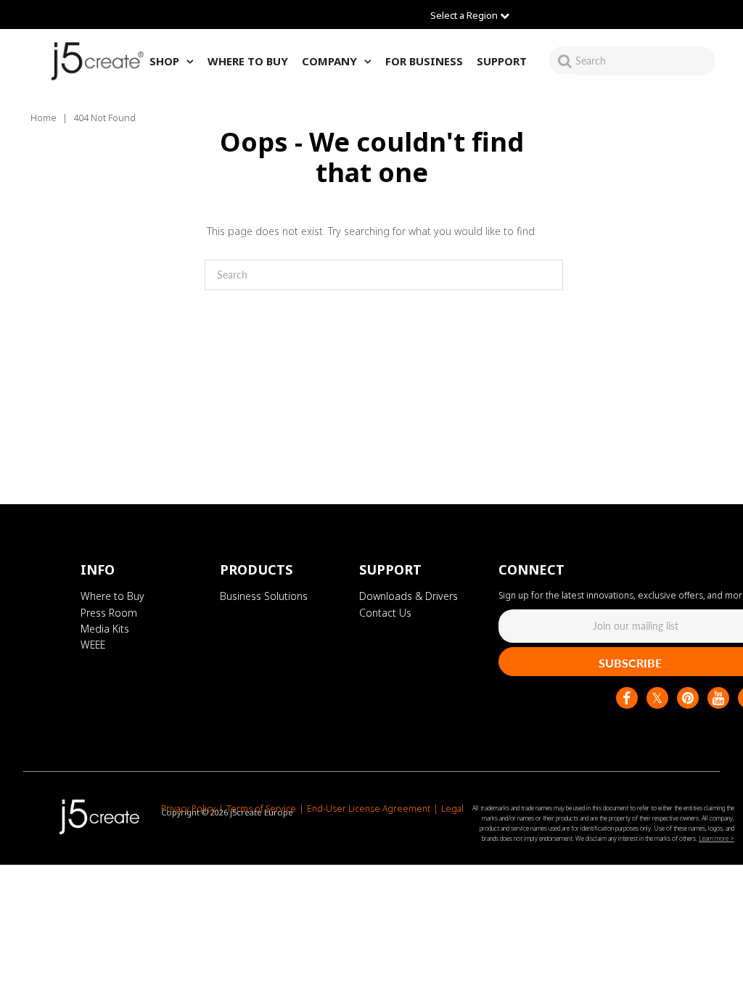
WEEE (93, 644)
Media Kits (105, 629)
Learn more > (716, 838)
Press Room (109, 613)
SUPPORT (502, 61)
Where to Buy (112, 596)
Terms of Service (261, 808)
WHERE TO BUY (248, 61)
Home (43, 117)
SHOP (164, 61)
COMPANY (329, 61)
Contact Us (385, 613)
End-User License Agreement (368, 808)
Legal (452, 808)
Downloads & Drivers (408, 596)
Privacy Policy (188, 808)
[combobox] (645, 60)
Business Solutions (264, 596)
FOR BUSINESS (424, 61)
